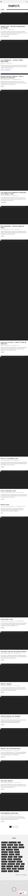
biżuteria (10, 844)
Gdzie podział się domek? (11, 716)
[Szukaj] (26, 1)
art (19, 842)
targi (22, 866)
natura (10, 859)
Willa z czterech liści (9, 458)
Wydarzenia (6, 36)
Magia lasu (5, 504)
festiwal (21, 847)
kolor (17, 854)
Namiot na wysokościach (10, 748)
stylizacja (9, 866)
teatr (3, 868)
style (3, 866)
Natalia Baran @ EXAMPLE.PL (7, 814)
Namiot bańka (6, 684)
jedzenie (12, 854)
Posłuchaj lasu (7, 619)
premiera (19, 861)
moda (20, 856)
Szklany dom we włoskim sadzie (13, 651)
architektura (12, 842)
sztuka (16, 866)
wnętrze (4, 871)
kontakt (6, 883)
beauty (3, 844)
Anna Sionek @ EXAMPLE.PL (6, 653)
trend (8, 868)
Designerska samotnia (9, 813)
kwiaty (10, 856)
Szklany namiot (7, 781)
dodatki (4, 847)
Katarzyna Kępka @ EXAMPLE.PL (8, 492)
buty (16, 844)
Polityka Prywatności (19, 883)
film (3, 849)
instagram (4, 854)
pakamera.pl (12, 861)
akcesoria (4, 842)
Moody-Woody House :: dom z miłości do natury (12, 77)
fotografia (9, 849)
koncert (4, 856)
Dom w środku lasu (8, 491)
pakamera (4, 861)
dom (9, 847)
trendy (14, 868)
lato (15, 856)
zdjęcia (16, 871)
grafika (16, 849)
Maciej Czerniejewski (5, 79)
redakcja (3, 29)
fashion (15, 847)
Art (2, 36)
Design (2, 86)
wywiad (10, 871)
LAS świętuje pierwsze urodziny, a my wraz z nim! (14, 193)
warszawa (20, 868)
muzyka (4, 859)
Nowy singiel (17, 859)
